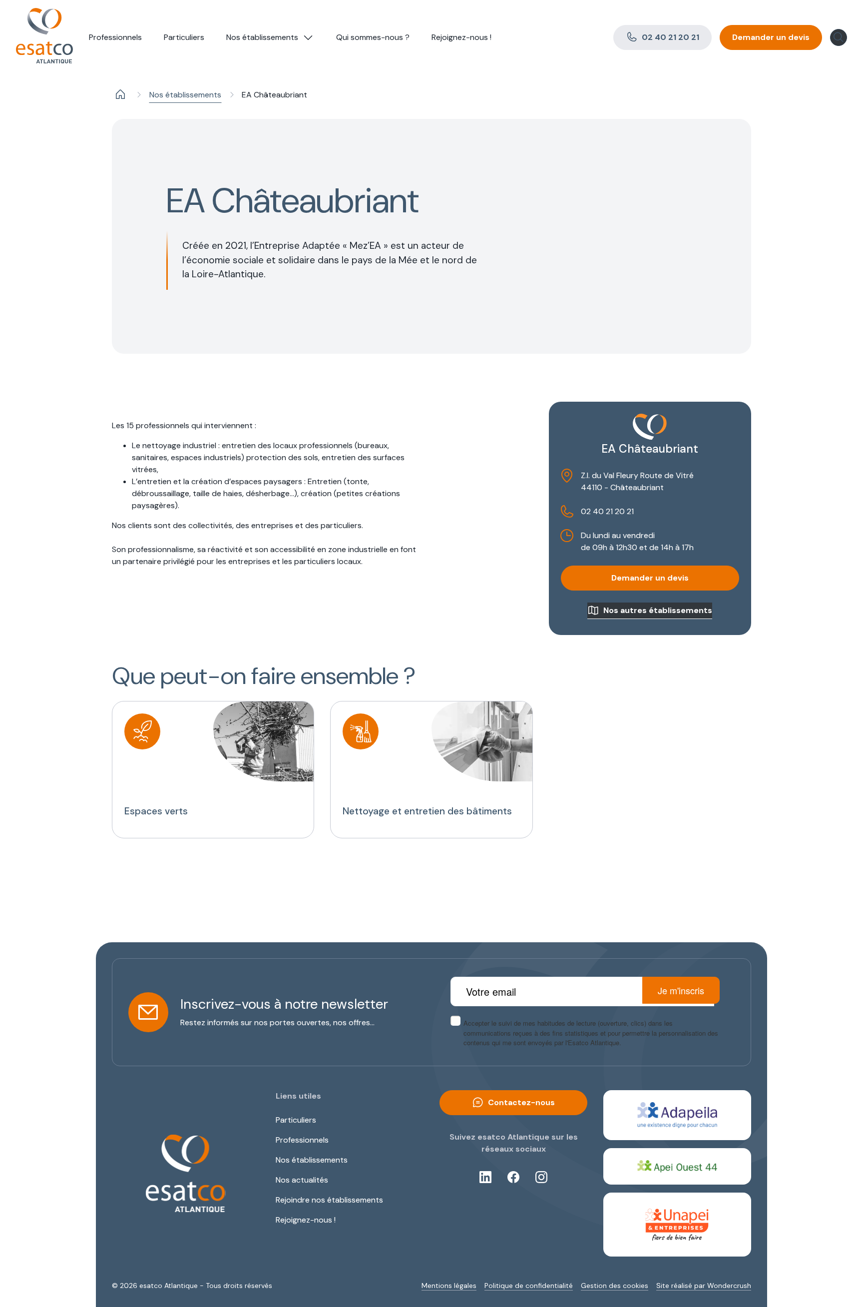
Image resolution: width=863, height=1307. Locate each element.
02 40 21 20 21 (670, 37)
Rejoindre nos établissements (329, 1200)
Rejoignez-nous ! (461, 37)
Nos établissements (262, 37)
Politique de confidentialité (528, 1285)
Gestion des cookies (614, 1285)
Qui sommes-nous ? (373, 37)
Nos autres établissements (657, 610)
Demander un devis (771, 37)
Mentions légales (449, 1285)
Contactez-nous (521, 1102)
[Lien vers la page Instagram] (541, 1177)
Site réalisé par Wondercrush (703, 1285)
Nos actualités (302, 1180)
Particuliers (184, 37)
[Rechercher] (838, 37)
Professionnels (115, 37)
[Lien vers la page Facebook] (513, 1177)
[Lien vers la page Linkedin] (485, 1177)
